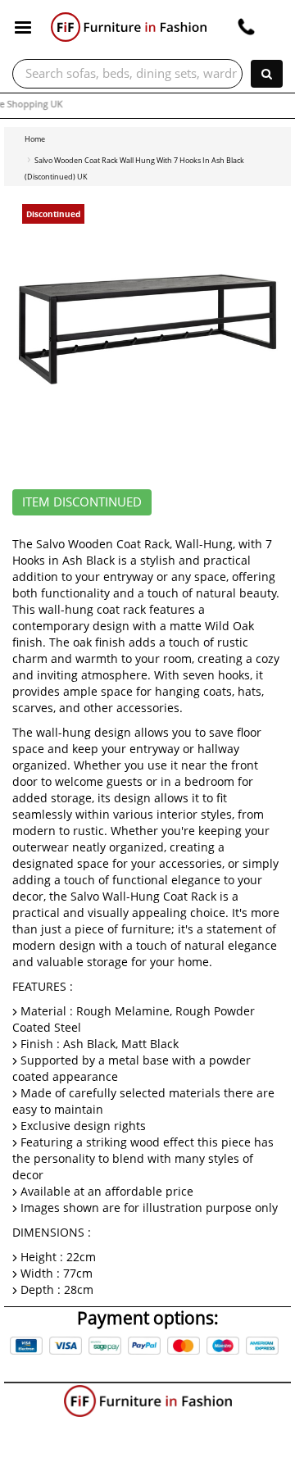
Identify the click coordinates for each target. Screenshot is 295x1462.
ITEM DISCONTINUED (82, 502)
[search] (267, 74)
